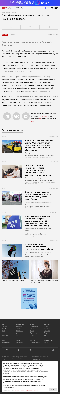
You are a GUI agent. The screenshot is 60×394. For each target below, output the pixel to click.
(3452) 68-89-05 (36, 359)
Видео (3, 340)
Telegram (44, 116)
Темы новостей (48, 340)
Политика (4, 328)
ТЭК (17, 335)
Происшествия (26, 8)
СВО (17, 8)
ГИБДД (46, 342)
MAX (32, 121)
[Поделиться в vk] (11, 27)
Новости (8, 12)
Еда (45, 335)
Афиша (32, 330)
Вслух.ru (6, 8)
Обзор (46, 326)
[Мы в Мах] (47, 8)
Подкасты (47, 328)
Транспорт (4, 326)
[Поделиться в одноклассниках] (30, 27)
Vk (40, 118)
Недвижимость (34, 326)
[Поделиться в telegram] (49, 27)
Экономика (47, 330)
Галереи (18, 340)
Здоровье (47, 333)
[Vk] (7, 350)
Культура (18, 328)
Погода (32, 335)
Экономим (47, 324)
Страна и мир (33, 333)
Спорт (3, 330)
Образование (19, 330)
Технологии (5, 333)
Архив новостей (6, 342)
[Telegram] (30, 350)
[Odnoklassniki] (18, 350)
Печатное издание (35, 342)
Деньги (32, 328)
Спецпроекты (19, 342)
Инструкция (5, 335)
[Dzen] (41, 350)
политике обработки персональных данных (26, 390)
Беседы (32, 324)
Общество (14, 12)
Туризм (18, 333)
